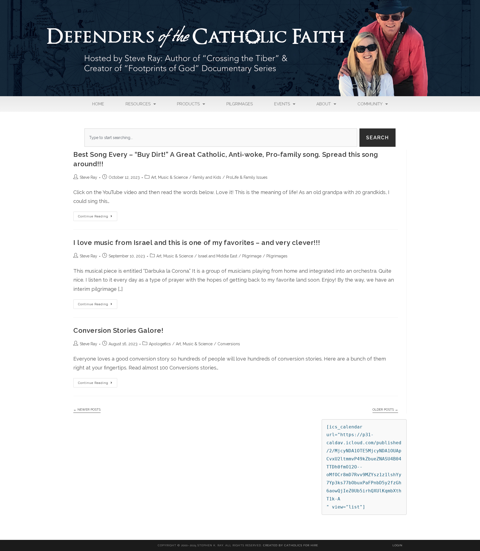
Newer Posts (87, 409)
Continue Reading (97, 215)
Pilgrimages (239, 103)
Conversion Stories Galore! (118, 330)
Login (397, 545)
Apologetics (160, 344)
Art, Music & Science (169, 177)
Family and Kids (207, 177)
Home (98, 103)
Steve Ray (88, 177)
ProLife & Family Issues (247, 177)
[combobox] (220, 137)
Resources (138, 103)
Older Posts (385, 409)
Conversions (229, 344)
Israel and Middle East (217, 256)
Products (188, 103)
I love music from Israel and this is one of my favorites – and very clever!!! (196, 243)
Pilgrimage (251, 256)
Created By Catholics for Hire (290, 545)
